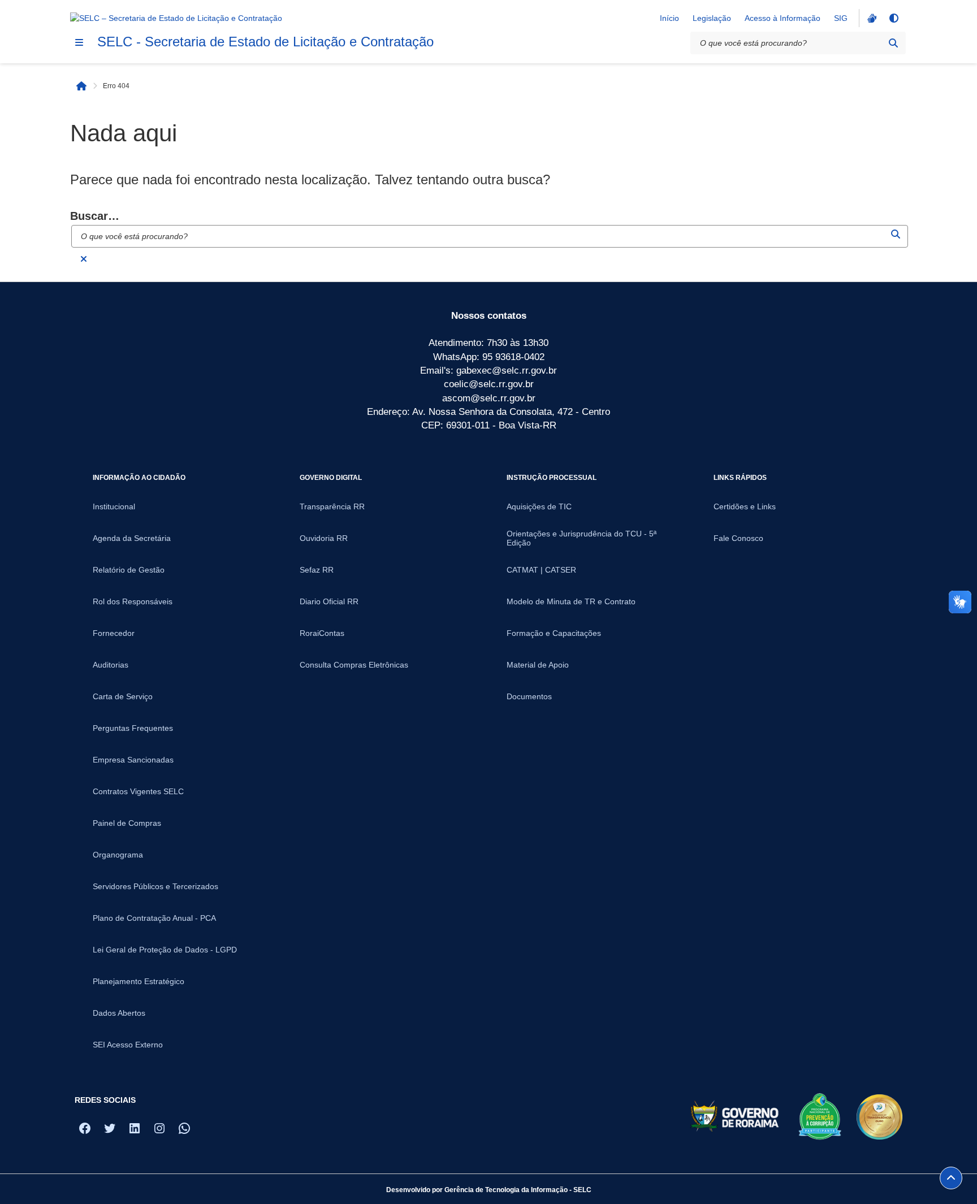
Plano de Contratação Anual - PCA (154, 918)
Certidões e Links (745, 506)
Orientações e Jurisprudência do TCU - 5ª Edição (581, 538)
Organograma (118, 854)
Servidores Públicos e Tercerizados (155, 886)
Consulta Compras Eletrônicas (354, 664)
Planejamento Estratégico (138, 981)
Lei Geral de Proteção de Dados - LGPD (165, 949)
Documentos (529, 696)
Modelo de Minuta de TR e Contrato (571, 601)
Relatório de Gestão (129, 569)
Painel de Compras (127, 823)
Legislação (712, 18)
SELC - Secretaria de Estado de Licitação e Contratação (265, 41)
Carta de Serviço (123, 696)
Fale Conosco (738, 538)
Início (669, 18)
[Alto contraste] (893, 18)
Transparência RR (332, 506)
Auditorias (110, 664)
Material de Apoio (538, 664)
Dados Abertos (119, 1012)
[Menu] (79, 42)
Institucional (114, 506)
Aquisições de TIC (539, 506)
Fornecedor (114, 633)
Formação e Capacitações (554, 633)
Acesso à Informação (782, 18)
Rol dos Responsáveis (132, 601)
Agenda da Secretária (132, 538)
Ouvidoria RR (324, 538)
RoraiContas (322, 633)
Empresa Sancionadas (133, 759)
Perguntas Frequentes (133, 728)
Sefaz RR (317, 569)
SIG (841, 18)
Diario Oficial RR (329, 601)
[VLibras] (871, 18)
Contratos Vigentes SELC (138, 791)
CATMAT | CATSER (541, 569)
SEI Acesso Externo (128, 1044)
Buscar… (94, 216)
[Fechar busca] (83, 259)
